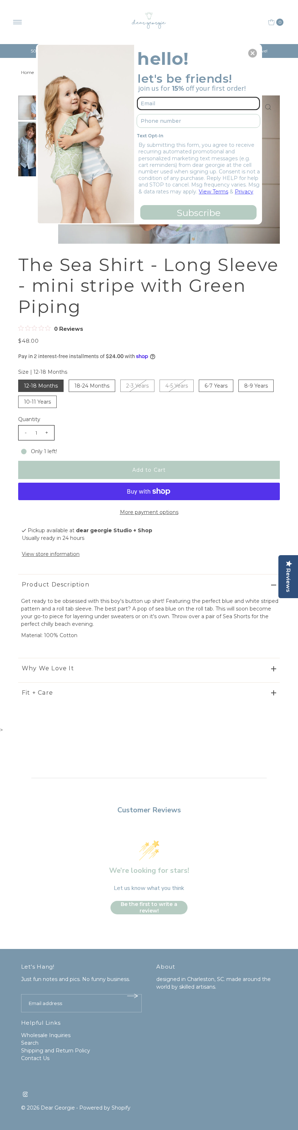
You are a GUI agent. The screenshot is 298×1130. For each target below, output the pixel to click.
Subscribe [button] (199, 212)
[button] (252, 53)
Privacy (244, 191)
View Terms (213, 191)
